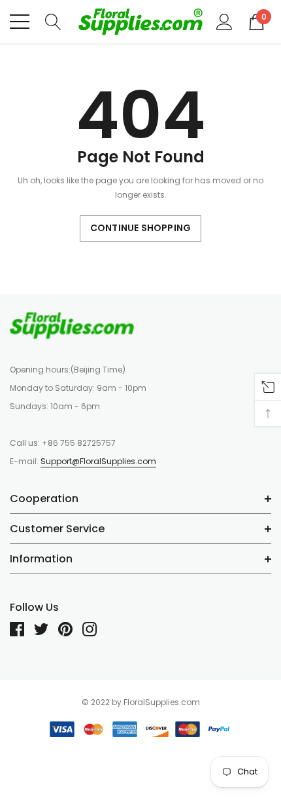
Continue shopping (140, 227)
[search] (53, 20)
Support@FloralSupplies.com (98, 461)
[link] (72, 325)
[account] (224, 20)
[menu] (19, 21)
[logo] (140, 21)
